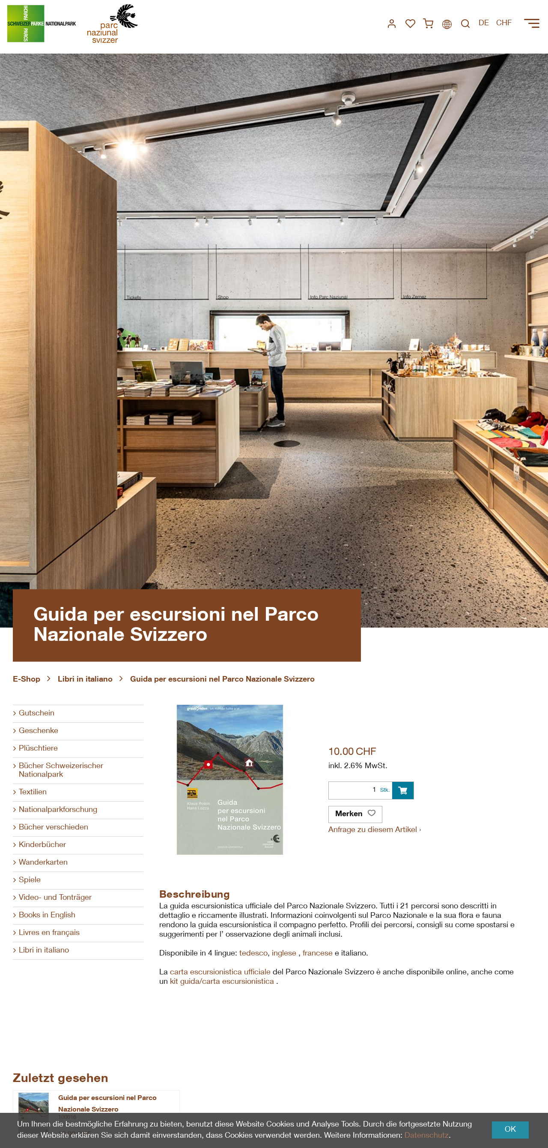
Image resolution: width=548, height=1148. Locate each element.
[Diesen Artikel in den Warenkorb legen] (403, 790)
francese (319, 954)
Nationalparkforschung (58, 810)
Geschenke (38, 731)
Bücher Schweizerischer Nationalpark (61, 771)
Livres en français (49, 933)
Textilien (33, 792)
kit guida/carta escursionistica (223, 982)
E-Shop (26, 680)
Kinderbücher (42, 845)
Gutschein (36, 714)
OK (510, 1130)
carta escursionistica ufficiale (220, 973)
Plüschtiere (38, 749)
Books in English (47, 916)
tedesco (253, 954)
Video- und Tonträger (55, 898)
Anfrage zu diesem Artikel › (374, 830)
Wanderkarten (43, 863)
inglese (285, 954)
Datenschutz (427, 1136)
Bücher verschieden (53, 828)
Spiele (30, 880)
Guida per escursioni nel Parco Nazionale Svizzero (222, 680)
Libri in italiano (85, 680)
